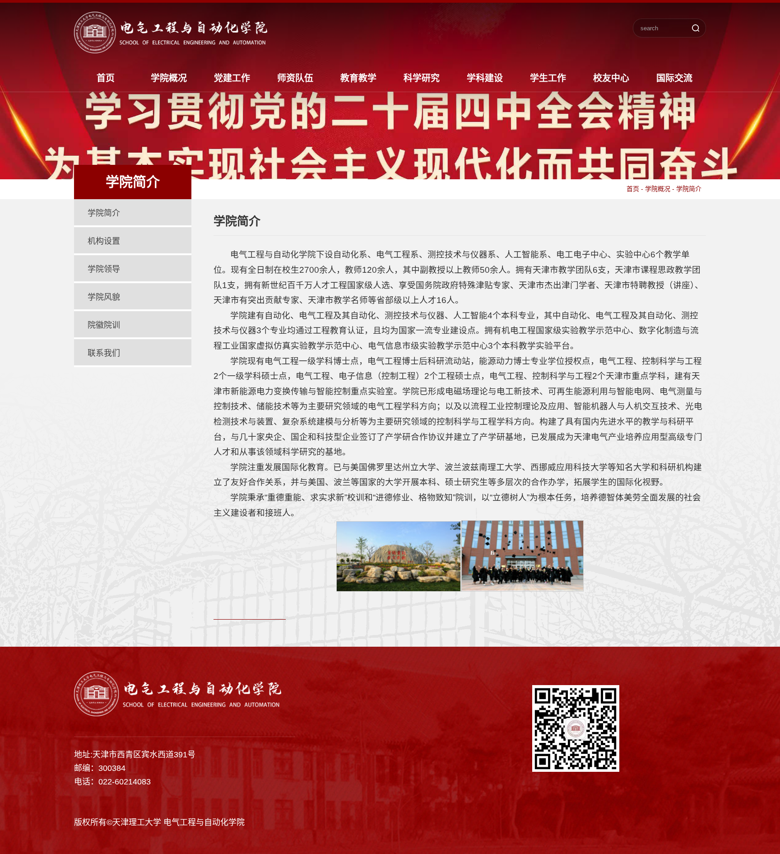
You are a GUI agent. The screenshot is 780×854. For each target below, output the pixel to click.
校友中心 (611, 78)
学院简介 (104, 213)
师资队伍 (295, 78)
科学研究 (422, 78)
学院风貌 (104, 297)
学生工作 (548, 78)
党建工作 (232, 78)
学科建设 (485, 78)
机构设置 (104, 241)
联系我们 (104, 353)
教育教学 (358, 78)
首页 (106, 78)
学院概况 (169, 78)
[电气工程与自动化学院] (170, 50)
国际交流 (674, 78)
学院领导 (104, 269)
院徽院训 (104, 325)
